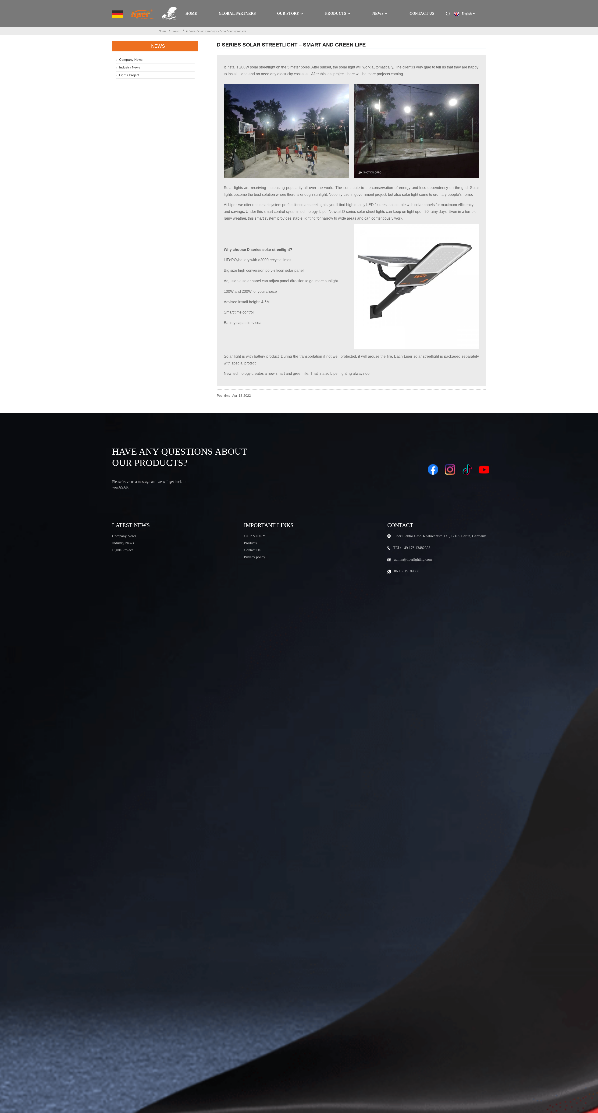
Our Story (288, 13)
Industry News (129, 67)
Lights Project (129, 75)
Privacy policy (254, 557)
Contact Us (421, 13)
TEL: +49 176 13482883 (411, 548)
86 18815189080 (406, 571)
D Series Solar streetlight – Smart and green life (216, 31)
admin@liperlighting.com (413, 559)
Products (335, 13)
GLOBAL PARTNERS (237, 13)
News (378, 13)
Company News (130, 59)
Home (191, 13)
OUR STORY (254, 536)
